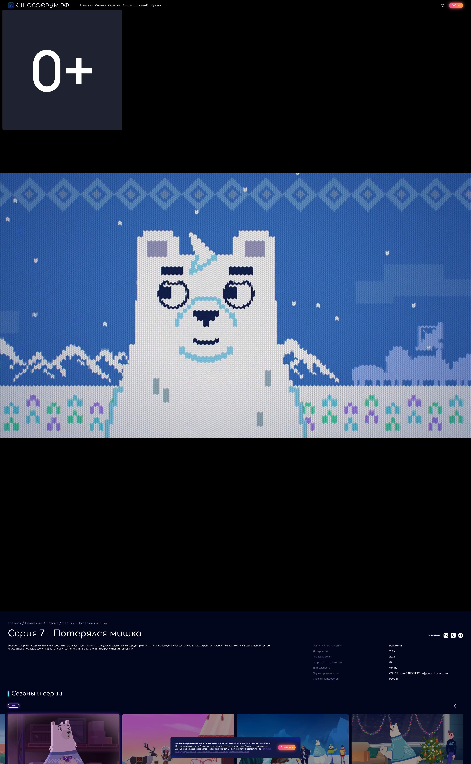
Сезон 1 (52, 623)
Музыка (156, 5)
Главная (14, 623)
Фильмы (100, 5)
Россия (127, 5)
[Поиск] (443, 5)
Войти (456, 5)
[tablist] (235, 705)
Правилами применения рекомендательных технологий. (223, 751)
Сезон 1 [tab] (13, 705)
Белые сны (33, 623)
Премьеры (86, 5)
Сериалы (114, 5)
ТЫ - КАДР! (141, 5)
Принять (287, 747)
